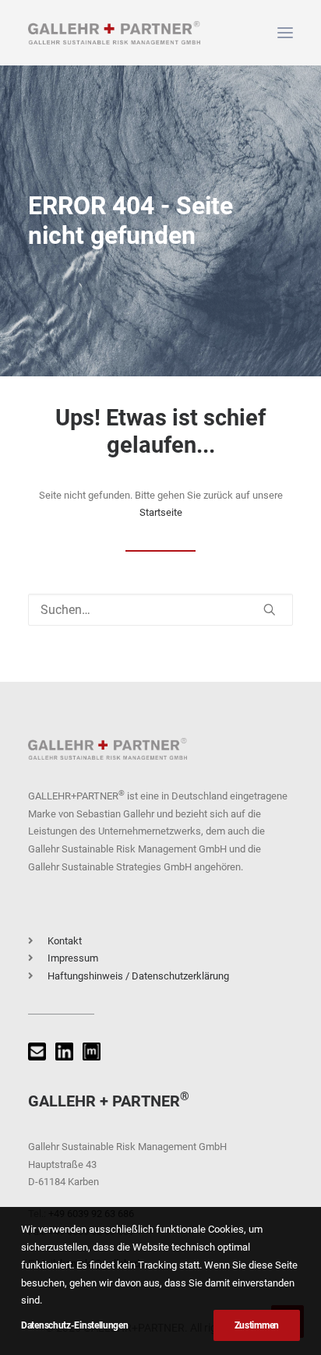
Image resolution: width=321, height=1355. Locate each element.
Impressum (73, 958)
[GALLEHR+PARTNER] (114, 32)
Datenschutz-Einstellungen (75, 1325)
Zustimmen (257, 1325)
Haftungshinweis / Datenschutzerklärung (138, 976)
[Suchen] (160, 610)
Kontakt (65, 941)
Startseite (160, 512)
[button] (285, 32)
